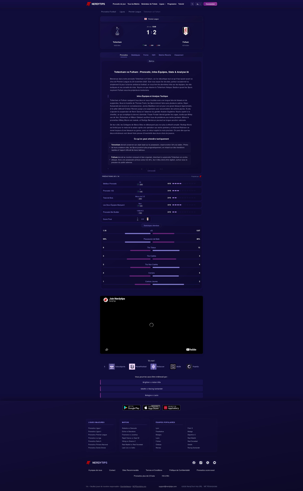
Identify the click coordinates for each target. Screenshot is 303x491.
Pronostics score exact (206, 470)
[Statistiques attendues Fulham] (186, 31)
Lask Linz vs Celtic (128, 448)
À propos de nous (95, 470)
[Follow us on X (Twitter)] (207, 462)
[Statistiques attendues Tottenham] (117, 31)
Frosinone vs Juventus (130, 434)
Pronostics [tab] (124, 55)
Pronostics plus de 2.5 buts (144, 476)
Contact (112, 470)
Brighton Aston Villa (152, 382)
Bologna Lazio (151, 395)
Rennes (158, 448)
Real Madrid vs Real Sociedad (132, 444)
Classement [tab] (178, 55)
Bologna (158, 434)
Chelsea (158, 444)
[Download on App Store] (151, 407)
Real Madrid (192, 438)
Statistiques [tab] (135, 55)
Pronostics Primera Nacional (98, 444)
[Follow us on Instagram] (200, 462)
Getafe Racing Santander (152, 389)
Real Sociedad (193, 441)
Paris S (190, 428)
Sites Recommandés (130, 470)
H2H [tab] (153, 55)
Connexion (210, 4)
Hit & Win (165, 476)
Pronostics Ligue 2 (94, 431)
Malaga (190, 431)
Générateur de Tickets (149, 4)
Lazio (157, 438)
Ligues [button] (161, 4)
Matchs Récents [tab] (165, 55)
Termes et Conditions (154, 470)
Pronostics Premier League (97, 434)
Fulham (158, 441)
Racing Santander (194, 448)
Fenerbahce (160, 431)
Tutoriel (181, 4)
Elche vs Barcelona (128, 431)
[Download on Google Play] (132, 407)
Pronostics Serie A (94, 441)
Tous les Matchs (133, 4)
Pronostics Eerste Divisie (97, 448)
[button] (192, 4)
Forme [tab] (145, 55)
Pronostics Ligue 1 (94, 428)
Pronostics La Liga (94, 438)
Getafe (190, 444)
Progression (171, 4)
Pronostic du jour (119, 4)
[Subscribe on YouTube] (214, 462)
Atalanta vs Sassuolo (129, 428)
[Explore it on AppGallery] (171, 407)
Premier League (153, 19)
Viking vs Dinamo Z (129, 441)
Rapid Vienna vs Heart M (130, 438)
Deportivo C (192, 434)
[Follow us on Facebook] (194, 462)
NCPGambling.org (139, 486)
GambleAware (125, 486)
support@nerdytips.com (168, 486)
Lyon (157, 428)
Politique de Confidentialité (179, 470)
